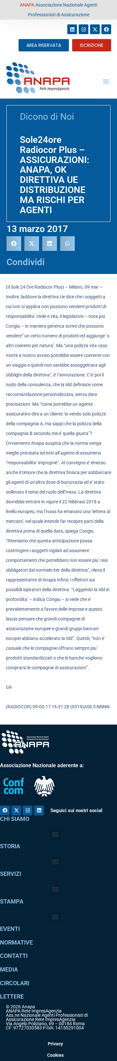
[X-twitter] (95, 29)
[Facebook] (106, 29)
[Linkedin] (72, 29)
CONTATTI (14, 955)
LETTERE (12, 996)
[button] (106, 81)
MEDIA (9, 969)
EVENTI (10, 928)
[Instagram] (83, 29)
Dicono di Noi (47, 116)
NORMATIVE (16, 942)
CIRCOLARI (14, 983)
